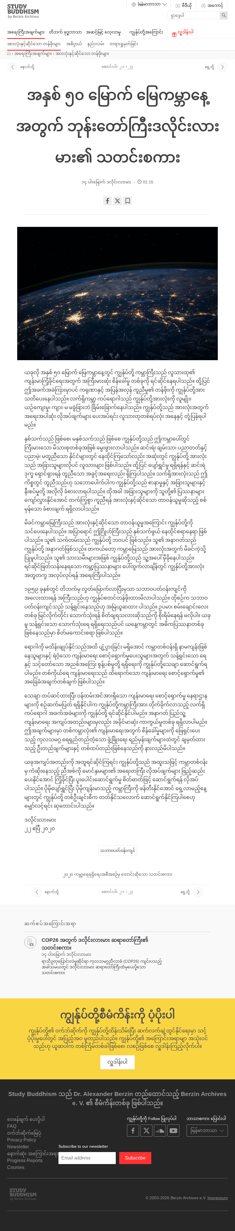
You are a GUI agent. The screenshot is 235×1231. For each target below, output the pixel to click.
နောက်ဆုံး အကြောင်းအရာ (32, 1153)
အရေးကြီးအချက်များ (26, 32)
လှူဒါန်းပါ (185, 32)
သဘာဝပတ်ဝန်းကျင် (117, 850)
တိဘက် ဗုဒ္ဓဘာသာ (65, 32)
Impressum (217, 1198)
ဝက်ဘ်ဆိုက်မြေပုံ (24, 1133)
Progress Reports (25, 1160)
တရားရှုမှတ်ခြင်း (124, 43)
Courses (15, 1167)
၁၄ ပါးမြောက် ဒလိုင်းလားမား (106, 182)
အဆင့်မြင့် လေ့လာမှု (103, 32)
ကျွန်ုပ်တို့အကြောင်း (146, 32)
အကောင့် (214, 5)
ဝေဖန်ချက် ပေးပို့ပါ (26, 1119)
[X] (117, 201)
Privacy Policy (21, 1139)
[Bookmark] (127, 201)
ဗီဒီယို (186, 5)
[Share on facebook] (107, 201)
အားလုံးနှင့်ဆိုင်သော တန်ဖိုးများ (34, 43)
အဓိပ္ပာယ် (74, 43)
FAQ (11, 1126)
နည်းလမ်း (95, 43)
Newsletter (18, 1146)
